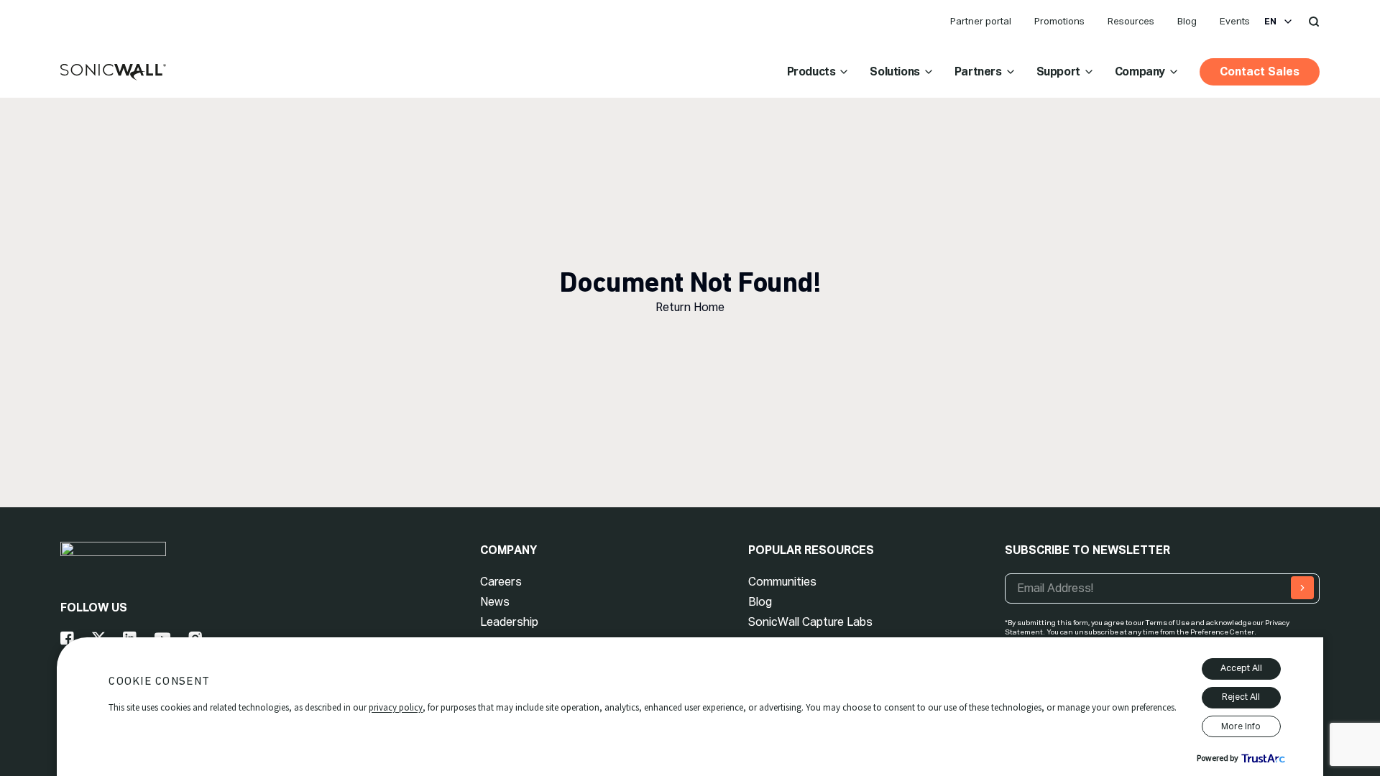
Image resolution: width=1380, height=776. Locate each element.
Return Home (690, 307)
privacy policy (396, 707)
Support (1058, 71)
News (495, 602)
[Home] (113, 72)
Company (1140, 71)
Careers (501, 581)
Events (1235, 21)
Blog (1187, 21)
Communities (782, 581)
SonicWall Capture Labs (810, 622)
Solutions (894, 71)
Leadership (509, 622)
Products (811, 71)
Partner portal (980, 21)
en (1270, 22)
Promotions (1059, 21)
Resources (1131, 21)
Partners (978, 71)
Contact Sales (1260, 71)
